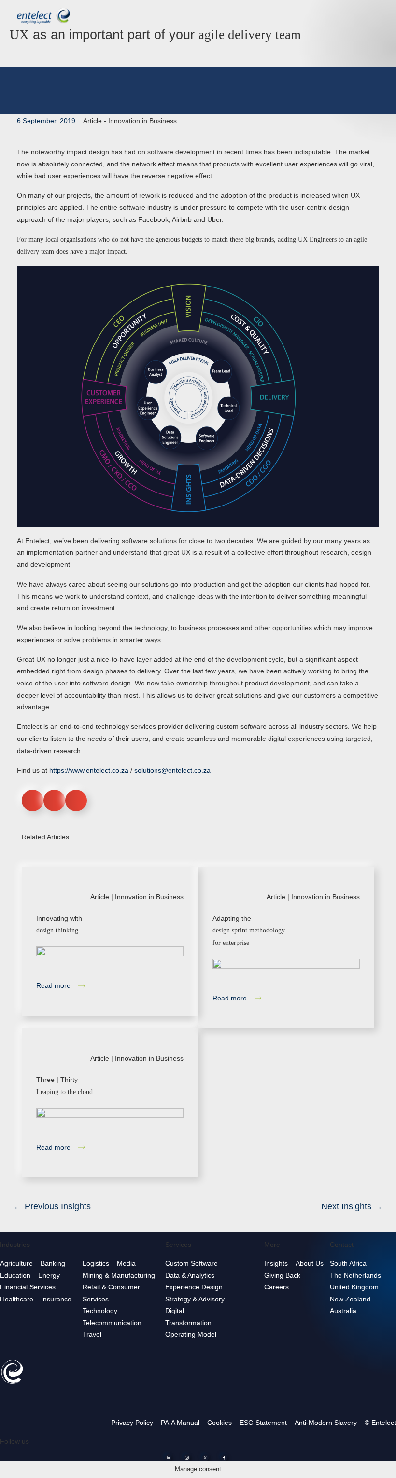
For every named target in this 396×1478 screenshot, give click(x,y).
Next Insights (351, 1206)
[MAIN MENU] (381, 14)
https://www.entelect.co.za (88, 770)
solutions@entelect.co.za (172, 770)
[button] (32, 800)
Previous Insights (52, 1206)
